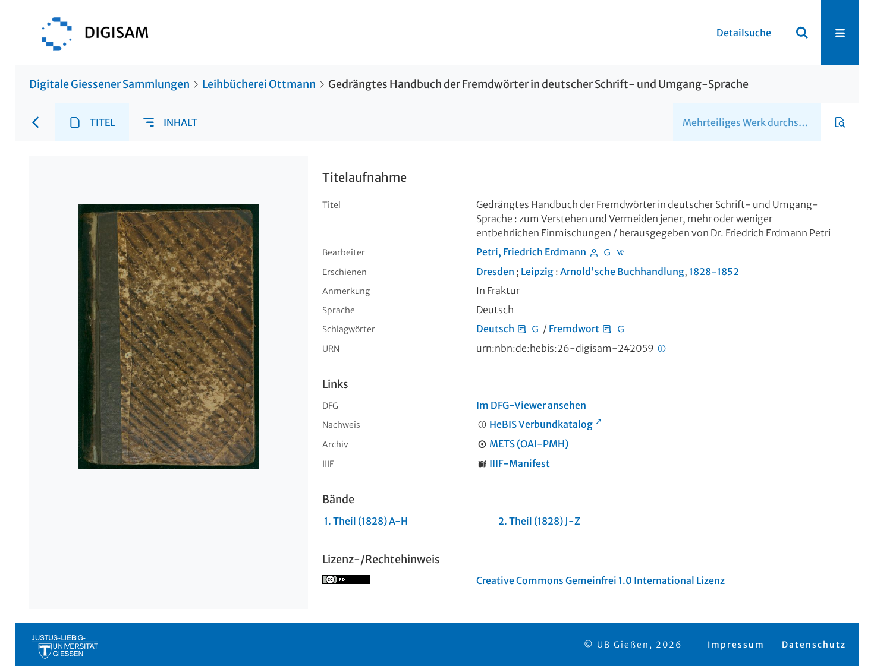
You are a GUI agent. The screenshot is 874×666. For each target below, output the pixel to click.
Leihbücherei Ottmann (259, 84)
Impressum (736, 644)
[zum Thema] (522, 328)
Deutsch (495, 328)
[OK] (802, 32)
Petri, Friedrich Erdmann (531, 252)
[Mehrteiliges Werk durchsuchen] (840, 122)
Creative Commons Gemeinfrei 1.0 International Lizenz (600, 580)
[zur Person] (594, 252)
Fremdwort (574, 328)
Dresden (495, 271)
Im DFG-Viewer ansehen (531, 405)
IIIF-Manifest (519, 463)
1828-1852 (714, 271)
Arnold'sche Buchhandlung (622, 271)
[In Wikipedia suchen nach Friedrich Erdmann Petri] (621, 252)
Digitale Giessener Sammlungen (109, 84)
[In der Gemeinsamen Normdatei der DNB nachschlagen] (607, 252)
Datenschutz (814, 644)
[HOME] (89, 32)
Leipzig (537, 271)
